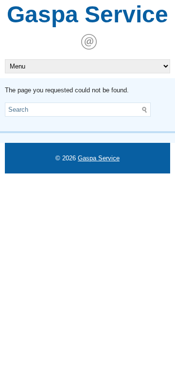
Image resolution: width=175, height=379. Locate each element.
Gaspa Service (87, 14)
